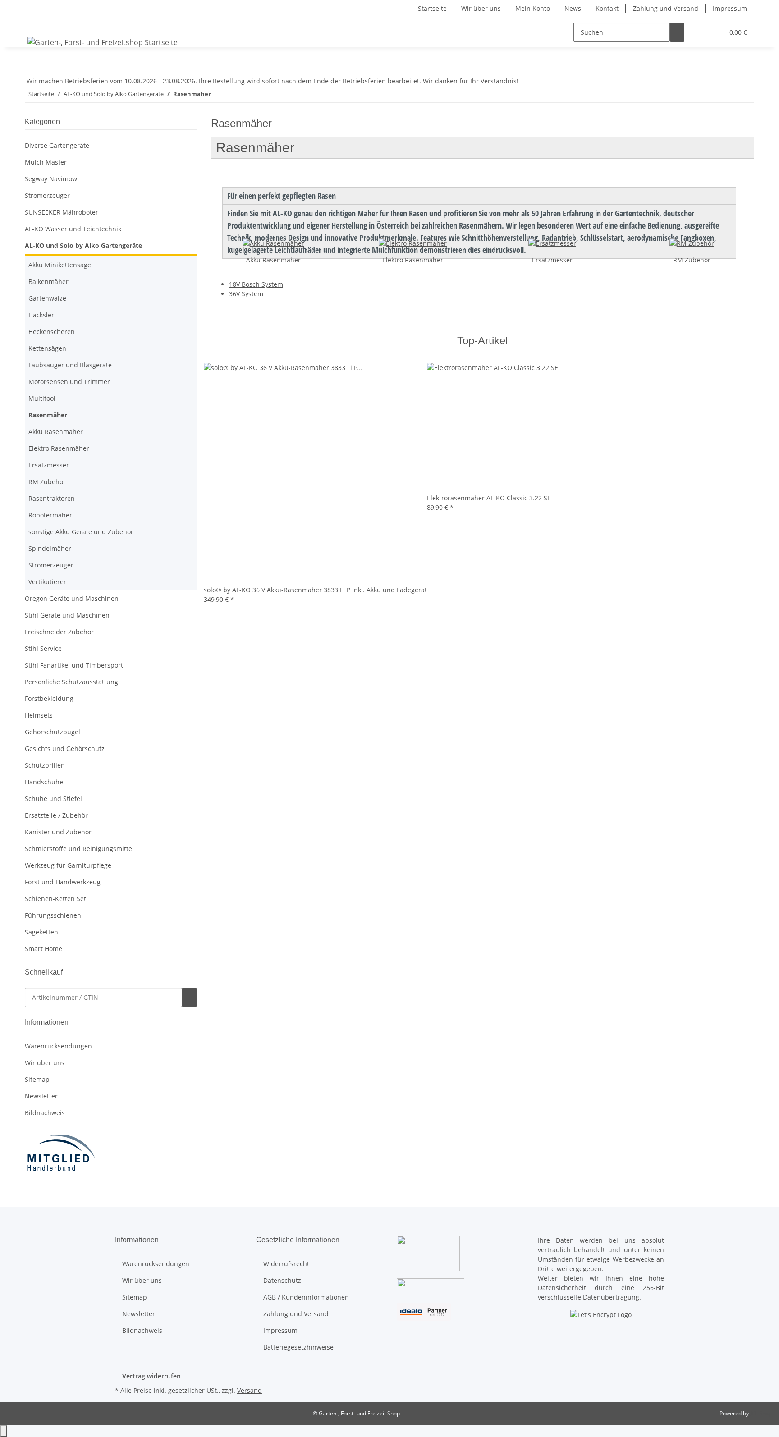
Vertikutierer (47, 581)
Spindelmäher (49, 548)
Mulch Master (46, 162)
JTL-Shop (761, 1413)
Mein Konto (532, 8)
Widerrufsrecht (286, 1263)
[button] (699, 32)
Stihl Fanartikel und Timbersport (74, 665)
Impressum (730, 8)
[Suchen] (677, 32)
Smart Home (43, 948)
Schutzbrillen (45, 765)
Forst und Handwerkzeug (63, 882)
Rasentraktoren (51, 498)
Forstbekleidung (49, 698)
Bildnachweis (45, 1112)
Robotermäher (50, 515)
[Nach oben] (3, 1431)
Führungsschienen (53, 915)
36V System (246, 293)
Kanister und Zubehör (58, 832)
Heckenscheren (51, 331)
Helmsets (39, 715)
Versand (249, 1390)
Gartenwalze (47, 298)
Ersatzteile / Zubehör (56, 815)
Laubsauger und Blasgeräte (70, 365)
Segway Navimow (51, 178)
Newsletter (41, 1096)
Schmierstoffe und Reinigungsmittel (79, 848)
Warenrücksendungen (58, 1046)
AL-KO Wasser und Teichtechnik (73, 228)
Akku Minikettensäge (59, 265)
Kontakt (607, 8)
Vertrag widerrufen (151, 1376)
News (572, 8)
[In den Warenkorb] (189, 997)
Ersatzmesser (552, 260)
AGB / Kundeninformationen (306, 1297)
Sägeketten (41, 932)
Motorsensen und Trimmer (69, 381)
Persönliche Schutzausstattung (71, 681)
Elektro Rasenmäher (412, 260)
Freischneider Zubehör (59, 631)
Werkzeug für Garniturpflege (68, 865)
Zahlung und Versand (665, 8)
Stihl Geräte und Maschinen (67, 615)
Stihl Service (43, 648)
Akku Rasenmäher (273, 260)
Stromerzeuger (47, 195)
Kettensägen (47, 348)
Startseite (432, 8)
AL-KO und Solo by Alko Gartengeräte (83, 245)
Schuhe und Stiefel (53, 798)
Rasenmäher (47, 415)
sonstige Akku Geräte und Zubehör (80, 531)
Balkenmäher (48, 281)
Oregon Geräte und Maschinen (72, 598)
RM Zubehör (691, 260)
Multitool (41, 398)
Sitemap (37, 1079)
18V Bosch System (256, 284)
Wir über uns (481, 8)
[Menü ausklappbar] (36, 24)
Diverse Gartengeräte (57, 145)
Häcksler (41, 315)
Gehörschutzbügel (52, 732)
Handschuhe (44, 782)
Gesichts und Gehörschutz (65, 748)
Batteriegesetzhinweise (298, 1347)
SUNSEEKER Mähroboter (61, 212)
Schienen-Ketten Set (55, 898)
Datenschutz (282, 1280)
